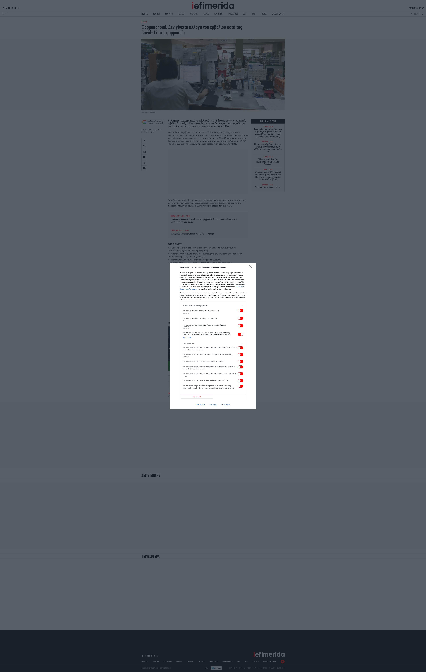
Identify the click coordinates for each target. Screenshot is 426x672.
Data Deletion (200, 405)
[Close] (251, 267)
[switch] (240, 310)
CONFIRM (197, 397)
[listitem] (213, 305)
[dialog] (213, 336)
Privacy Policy (225, 405)
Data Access (213, 405)
